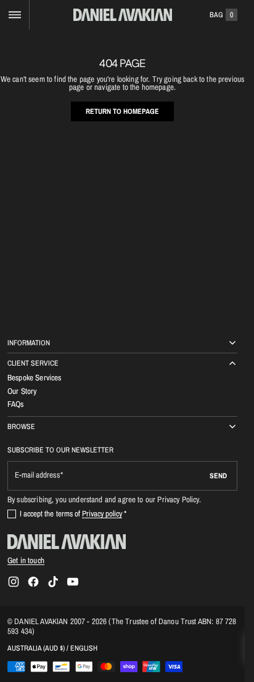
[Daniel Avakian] (66, 541)
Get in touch (25, 560)
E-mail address (37, 475)
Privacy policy (102, 513)
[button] (14, 15)
